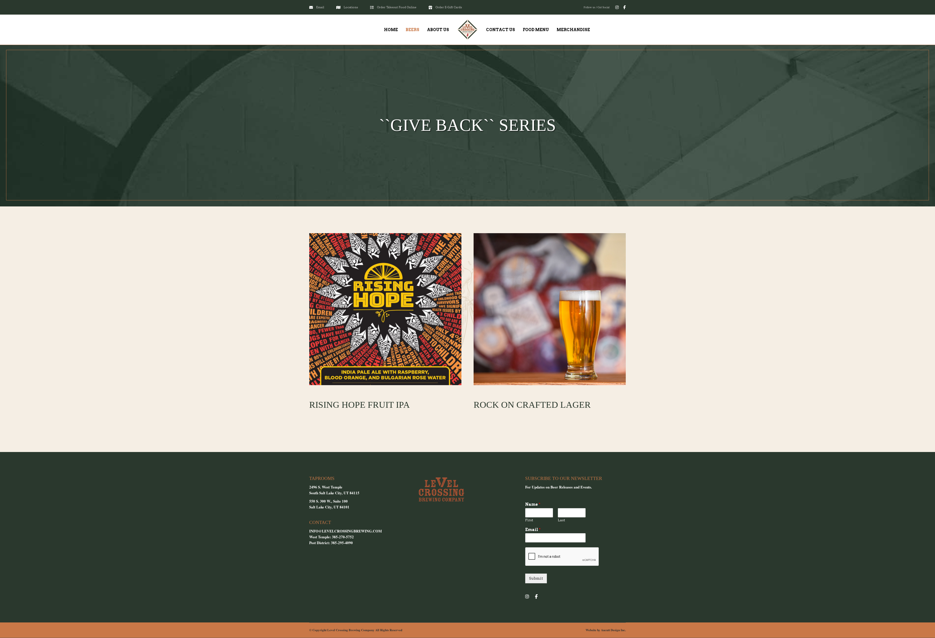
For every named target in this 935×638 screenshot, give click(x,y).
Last (561, 520)
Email (533, 529)
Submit (536, 578)
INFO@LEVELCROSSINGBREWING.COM (345, 531)
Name (532, 504)
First (529, 520)
